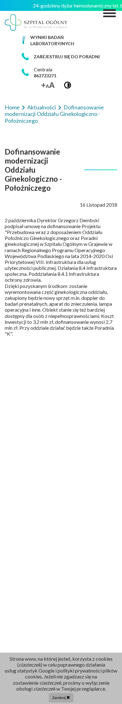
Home (13, 107)
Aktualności (42, 107)
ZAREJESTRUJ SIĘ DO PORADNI (67, 56)
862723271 (45, 75)
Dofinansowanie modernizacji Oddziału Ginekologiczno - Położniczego (54, 114)
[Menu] (109, 13)
